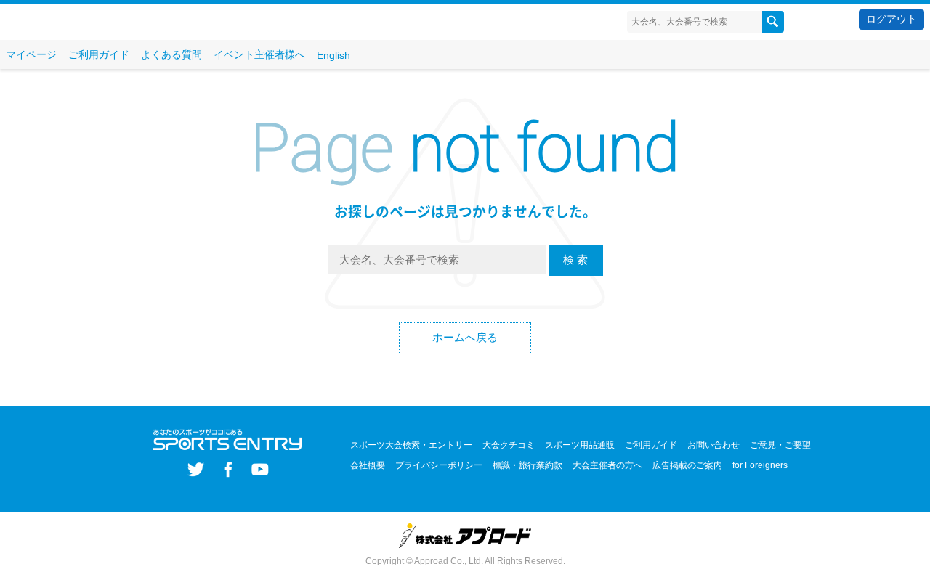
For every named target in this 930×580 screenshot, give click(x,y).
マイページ (31, 54)
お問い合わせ (713, 445)
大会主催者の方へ (607, 465)
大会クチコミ (508, 445)
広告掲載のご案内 (687, 465)
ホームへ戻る (465, 337)
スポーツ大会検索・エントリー (411, 445)
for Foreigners (760, 465)
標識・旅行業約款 (527, 465)
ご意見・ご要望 (780, 445)
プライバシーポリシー (438, 465)
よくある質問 (171, 54)
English (333, 55)
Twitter (196, 469)
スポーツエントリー (92, 22)
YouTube (260, 469)
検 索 (575, 259)
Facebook (228, 469)
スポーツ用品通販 (580, 445)
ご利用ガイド (98, 54)
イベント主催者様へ (259, 54)
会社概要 (367, 465)
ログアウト (891, 19)
